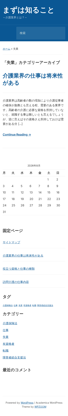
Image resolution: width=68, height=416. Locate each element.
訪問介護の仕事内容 (16, 282)
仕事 (16, 305)
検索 (59, 33)
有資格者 (27, 305)
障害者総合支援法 (45, 305)
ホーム (6, 48)
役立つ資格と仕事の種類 (19, 268)
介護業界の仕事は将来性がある (23, 255)
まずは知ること (29, 9)
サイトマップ (11, 242)
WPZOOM (40, 406)
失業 (20, 305)
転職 (34, 305)
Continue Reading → (17, 134)
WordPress (27, 402)
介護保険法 (8, 305)
